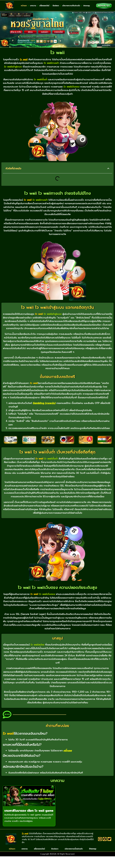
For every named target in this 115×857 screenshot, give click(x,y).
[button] (108, 168)
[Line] (100, 839)
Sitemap (86, 5)
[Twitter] (109, 839)
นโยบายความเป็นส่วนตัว (71, 5)
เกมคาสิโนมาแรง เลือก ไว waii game (28, 810)
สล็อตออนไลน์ (44, 5)
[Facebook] (105, 839)
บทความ (33, 5)
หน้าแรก (24, 5)
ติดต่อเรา (56, 5)
